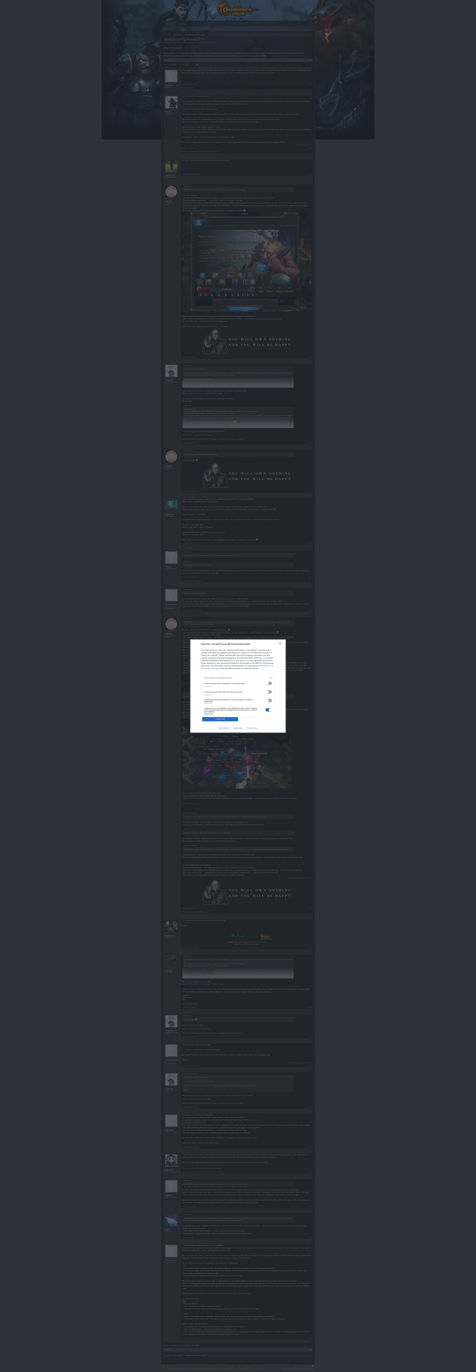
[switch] (269, 683)
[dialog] (238, 686)
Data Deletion (224, 728)
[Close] (281, 644)
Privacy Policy (252, 728)
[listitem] (238, 678)
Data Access (238, 728)
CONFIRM (220, 719)
